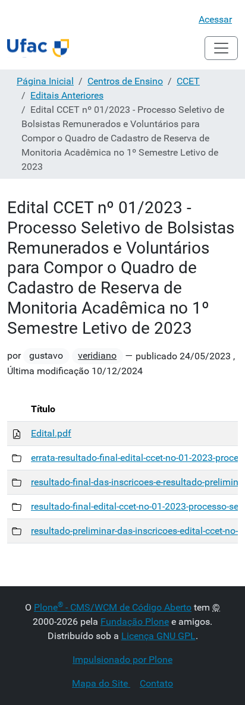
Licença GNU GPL (158, 635)
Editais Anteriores (66, 95)
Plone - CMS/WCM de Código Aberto (112, 607)
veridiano (97, 355)
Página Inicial (45, 81)
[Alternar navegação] (221, 48)
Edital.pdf (51, 433)
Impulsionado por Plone (122, 659)
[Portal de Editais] (38, 48)
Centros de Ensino (125, 81)
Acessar (215, 19)
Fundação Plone (134, 621)
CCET (188, 81)
